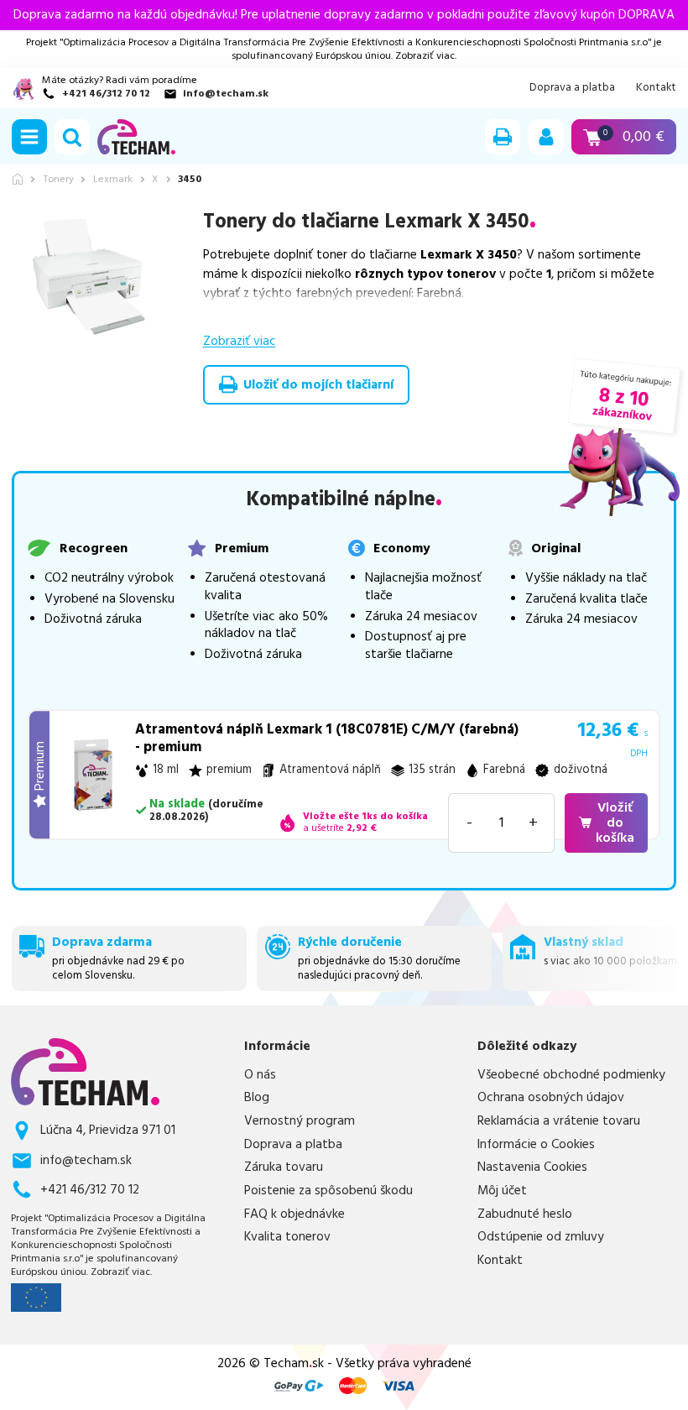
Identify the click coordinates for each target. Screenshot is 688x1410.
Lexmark (113, 180)
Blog (256, 1097)
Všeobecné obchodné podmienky (571, 1075)
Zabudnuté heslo (524, 1214)
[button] (29, 136)
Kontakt (656, 88)
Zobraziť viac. (425, 56)
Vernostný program (299, 1121)
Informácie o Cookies (536, 1144)
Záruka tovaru (283, 1167)
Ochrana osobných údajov (550, 1097)
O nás (260, 1075)
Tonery (58, 180)
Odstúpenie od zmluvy (540, 1237)
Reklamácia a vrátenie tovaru (558, 1121)
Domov (17, 179)
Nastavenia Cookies (532, 1167)
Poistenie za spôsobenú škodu (328, 1191)
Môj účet (502, 1191)
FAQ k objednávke (294, 1214)
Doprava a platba (572, 88)
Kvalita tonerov (287, 1237)
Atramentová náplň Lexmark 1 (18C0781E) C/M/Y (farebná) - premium (327, 738)
